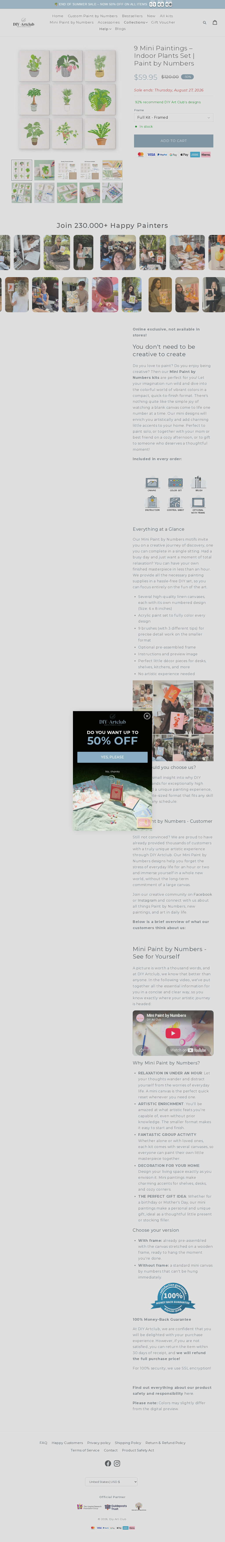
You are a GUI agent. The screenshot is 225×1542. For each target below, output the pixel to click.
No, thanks (112, 771)
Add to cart (207, 8)
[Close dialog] (147, 716)
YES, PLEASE (112, 757)
